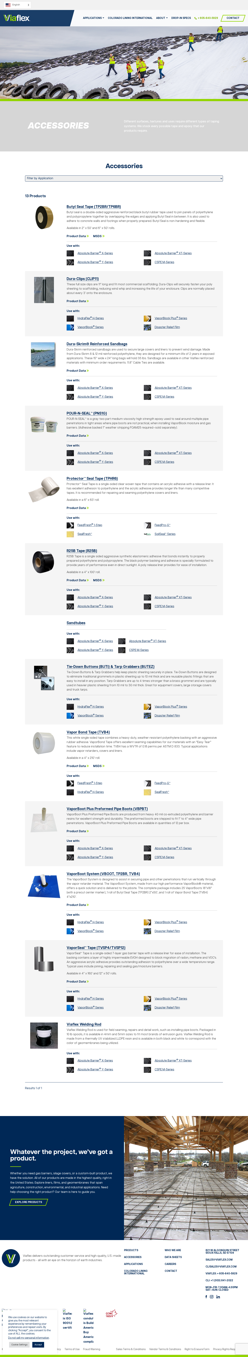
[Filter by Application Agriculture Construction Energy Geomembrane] (124, 178)
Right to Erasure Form (197, 1349)
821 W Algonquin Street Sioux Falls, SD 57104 (222, 1251)
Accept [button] (38, 1345)
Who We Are (173, 1250)
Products (131, 1250)
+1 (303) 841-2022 (222, 1280)
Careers (170, 1264)
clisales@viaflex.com (221, 1266)
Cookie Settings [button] (19, 1345)
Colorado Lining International (130, 18)
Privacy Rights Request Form (229, 1349)
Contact (233, 18)
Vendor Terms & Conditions (165, 1349)
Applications (133, 1264)
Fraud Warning (91, 1349)
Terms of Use (72, 1349)
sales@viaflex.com (219, 1260)
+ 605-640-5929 (208, 18)
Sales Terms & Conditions (131, 1349)
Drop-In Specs (181, 18)
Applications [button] (92, 18)
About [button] (160, 18)
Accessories (132, 1257)
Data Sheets (173, 1257)
